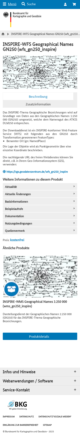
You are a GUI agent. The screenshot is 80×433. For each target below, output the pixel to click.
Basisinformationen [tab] (16, 201)
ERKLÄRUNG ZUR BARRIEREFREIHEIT (20, 424)
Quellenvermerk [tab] (15, 230)
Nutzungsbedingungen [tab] (18, 223)
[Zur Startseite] (3, 34)
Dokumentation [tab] (14, 216)
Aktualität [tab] (11, 187)
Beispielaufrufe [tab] (14, 209)
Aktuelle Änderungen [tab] (18, 194)
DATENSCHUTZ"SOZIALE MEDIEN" (55, 416)
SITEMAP (47, 424)
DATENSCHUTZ (26, 416)
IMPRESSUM (9, 416)
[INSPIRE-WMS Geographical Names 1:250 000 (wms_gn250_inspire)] (40, 276)
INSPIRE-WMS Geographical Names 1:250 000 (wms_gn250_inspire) (35, 303)
